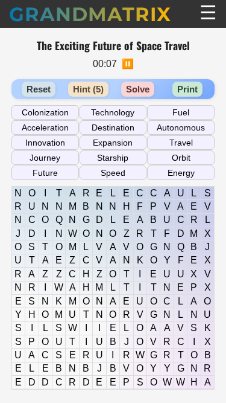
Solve (137, 89)
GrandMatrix (90, 14)
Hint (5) (88, 89)
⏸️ (128, 64)
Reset (39, 89)
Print (187, 89)
